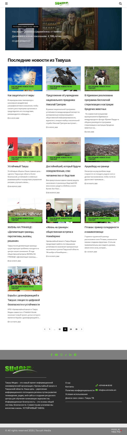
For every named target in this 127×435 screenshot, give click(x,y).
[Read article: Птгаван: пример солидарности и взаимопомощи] (102, 210)
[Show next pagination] (81, 329)
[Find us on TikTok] (66, 355)
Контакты (69, 387)
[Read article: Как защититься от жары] (25, 78)
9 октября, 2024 (15, 322)
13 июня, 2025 (53, 127)
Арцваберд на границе (97, 166)
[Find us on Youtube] (56, 355)
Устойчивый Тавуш (18, 166)
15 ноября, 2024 (53, 256)
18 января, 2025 (91, 183)
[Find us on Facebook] (51, 355)
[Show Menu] (6, 3)
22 (60, 329)
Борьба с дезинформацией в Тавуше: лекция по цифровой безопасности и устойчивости (24, 300)
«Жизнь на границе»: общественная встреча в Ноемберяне (59, 232)
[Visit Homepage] (63, 4)
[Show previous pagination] (45, 329)
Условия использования (76, 394)
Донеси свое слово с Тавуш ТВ (79, 398)
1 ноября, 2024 (91, 252)
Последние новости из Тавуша (25, 26)
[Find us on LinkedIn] (70, 355)
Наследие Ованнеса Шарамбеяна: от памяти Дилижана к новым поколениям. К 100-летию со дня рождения (36, 36)
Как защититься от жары (21, 95)
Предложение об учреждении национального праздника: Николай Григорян (62, 100)
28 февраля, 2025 (15, 186)
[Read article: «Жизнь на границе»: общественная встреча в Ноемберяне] (63, 210)
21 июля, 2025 (14, 118)
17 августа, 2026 (19, 46)
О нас (68, 383)
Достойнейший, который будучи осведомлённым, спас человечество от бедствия (63, 171)
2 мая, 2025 (90, 132)
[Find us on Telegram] (75, 355)
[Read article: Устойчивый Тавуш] (25, 149)
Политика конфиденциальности (80, 390)
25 (76, 329)
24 (71, 329)
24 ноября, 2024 (15, 261)
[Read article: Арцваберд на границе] (102, 149)
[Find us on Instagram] (61, 355)
